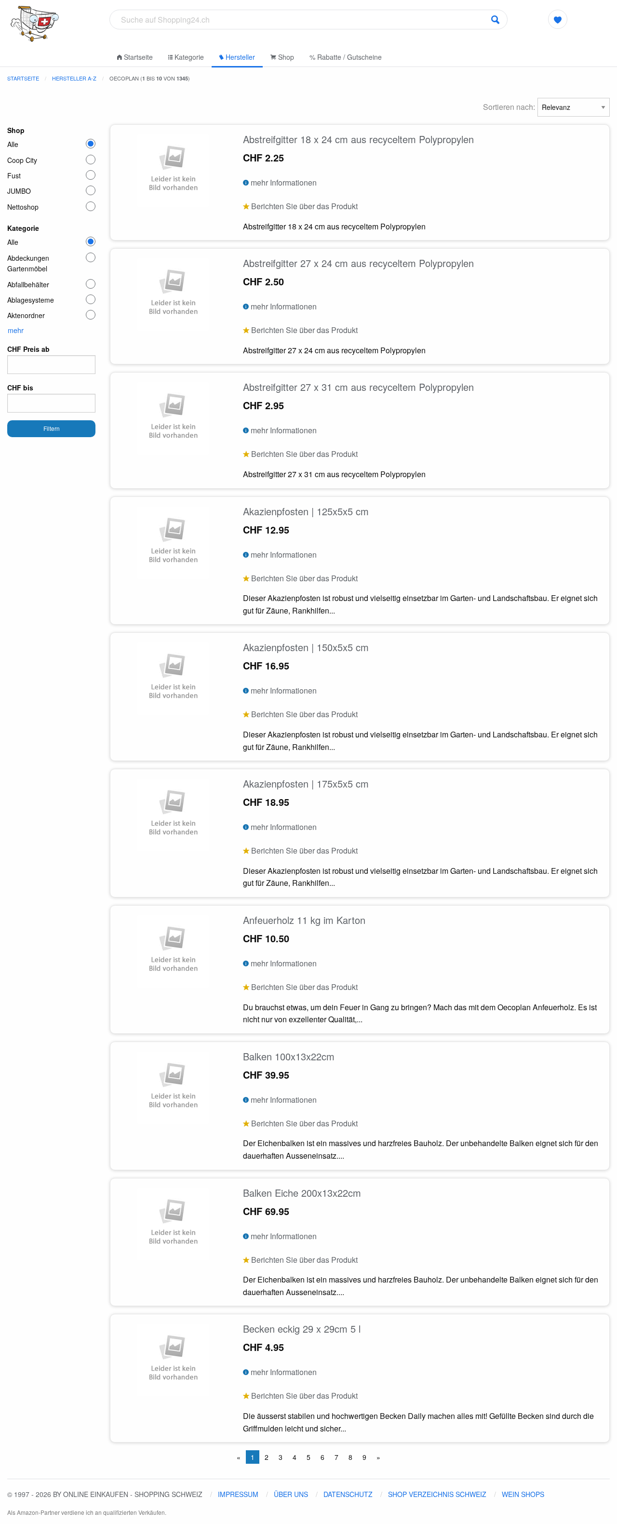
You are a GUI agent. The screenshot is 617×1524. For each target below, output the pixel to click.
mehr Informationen (283, 182)
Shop (285, 57)
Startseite (137, 57)
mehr (16, 330)
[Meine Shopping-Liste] (557, 19)
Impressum (238, 1494)
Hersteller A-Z (74, 78)
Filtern (51, 428)
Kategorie (188, 57)
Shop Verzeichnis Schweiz (437, 1494)
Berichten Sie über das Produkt (303, 206)
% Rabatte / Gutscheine (345, 57)
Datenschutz (348, 1494)
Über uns (291, 1494)
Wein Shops (523, 1494)
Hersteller (239, 57)
